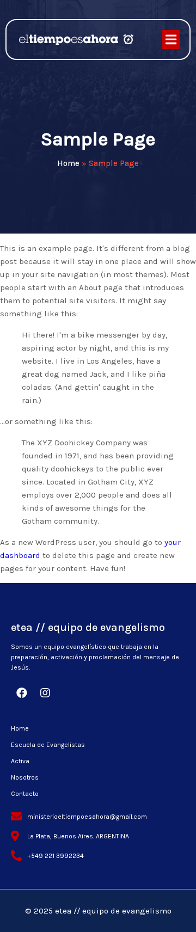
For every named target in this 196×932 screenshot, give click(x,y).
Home (68, 163)
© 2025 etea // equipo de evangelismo (98, 911)
